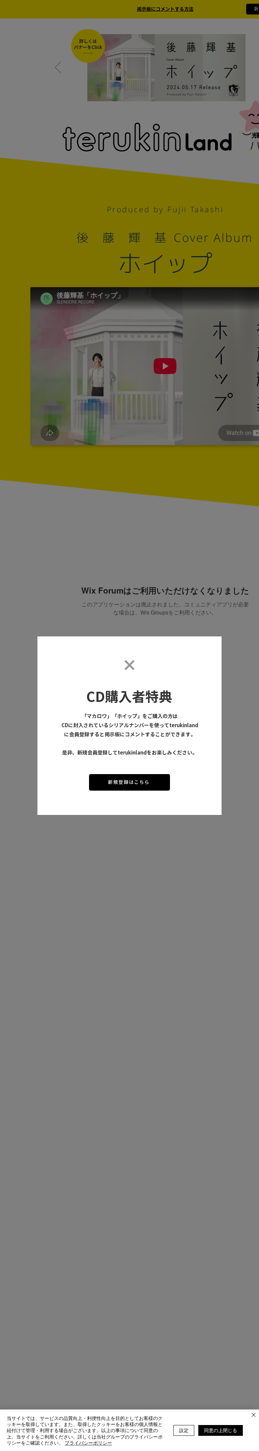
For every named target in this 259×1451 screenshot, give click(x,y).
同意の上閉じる (220, 1430)
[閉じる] (254, 1415)
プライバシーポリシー (88, 1442)
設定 (184, 1430)
